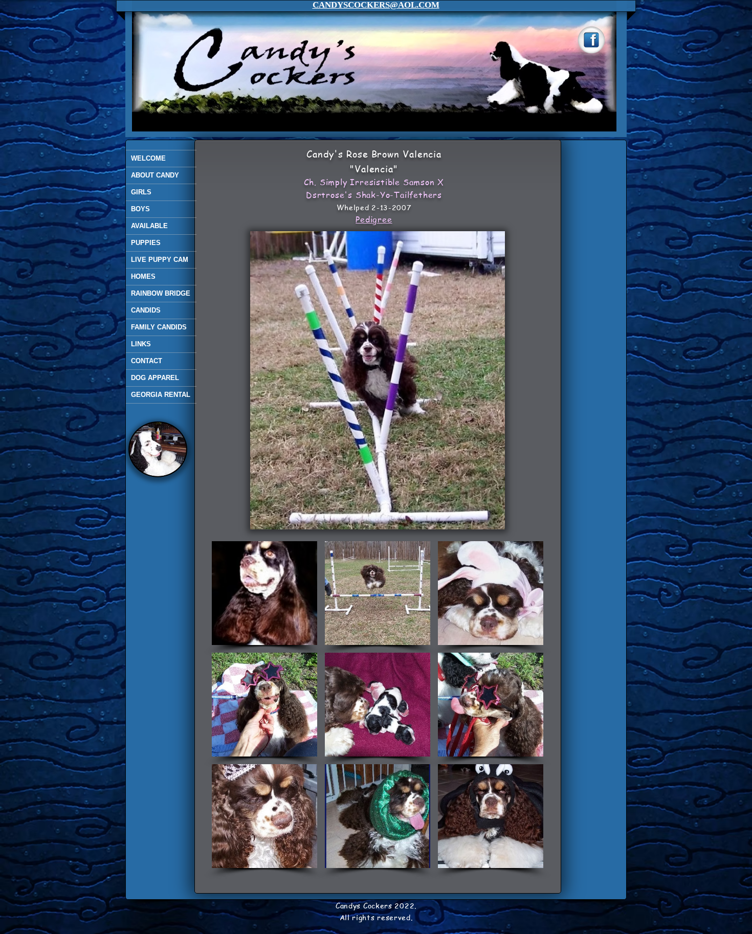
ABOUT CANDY (155, 175)
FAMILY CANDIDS (159, 327)
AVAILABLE (149, 226)
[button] (264, 593)
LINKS (141, 344)
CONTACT (146, 361)
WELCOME (148, 158)
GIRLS (141, 192)
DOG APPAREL (155, 378)
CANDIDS (146, 310)
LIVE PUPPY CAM (159, 259)
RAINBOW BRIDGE (160, 293)
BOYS (140, 209)
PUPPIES (146, 243)
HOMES (143, 276)
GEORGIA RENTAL (160, 394)
